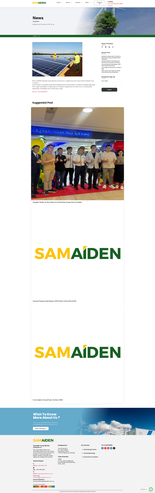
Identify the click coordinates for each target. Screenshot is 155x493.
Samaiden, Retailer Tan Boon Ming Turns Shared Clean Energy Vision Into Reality (57, 202)
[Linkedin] (111, 448)
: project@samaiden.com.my (43, 473)
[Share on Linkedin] (110, 47)
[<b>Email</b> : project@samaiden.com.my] (33, 471)
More (87, 2)
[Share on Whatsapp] (113, 47)
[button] (90, 449)
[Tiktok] (114, 448)
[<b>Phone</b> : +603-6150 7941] (33, 463)
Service (68, 2)
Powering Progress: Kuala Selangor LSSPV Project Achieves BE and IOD (54, 301)
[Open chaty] (151, 489)
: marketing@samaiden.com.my (42, 476)
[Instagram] (105, 448)
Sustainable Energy (89, 453)
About (58, 2)
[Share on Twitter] (106, 47)
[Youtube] (108, 448)
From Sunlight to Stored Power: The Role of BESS (48, 400)
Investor (77, 2)
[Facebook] (102, 448)
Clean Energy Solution (90, 449)
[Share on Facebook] (103, 47)
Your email (105, 81)
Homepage (35, 36)
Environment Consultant (91, 457)
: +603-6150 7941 (40, 465)
